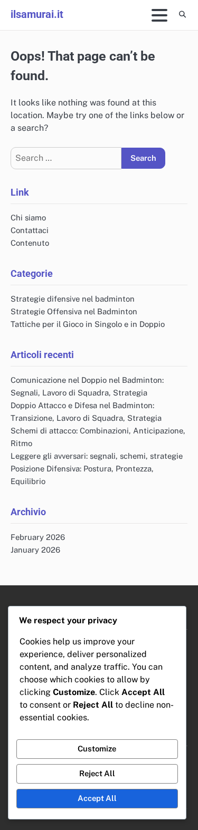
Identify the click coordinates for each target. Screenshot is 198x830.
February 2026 (38, 537)
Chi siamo (28, 217)
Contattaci (30, 230)
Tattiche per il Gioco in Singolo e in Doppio (88, 324)
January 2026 (35, 549)
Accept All (97, 798)
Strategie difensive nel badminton (73, 298)
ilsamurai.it (37, 14)
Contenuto (30, 242)
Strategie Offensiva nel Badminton (74, 311)
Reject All (97, 773)
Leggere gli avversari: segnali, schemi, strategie (97, 455)
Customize (97, 748)
